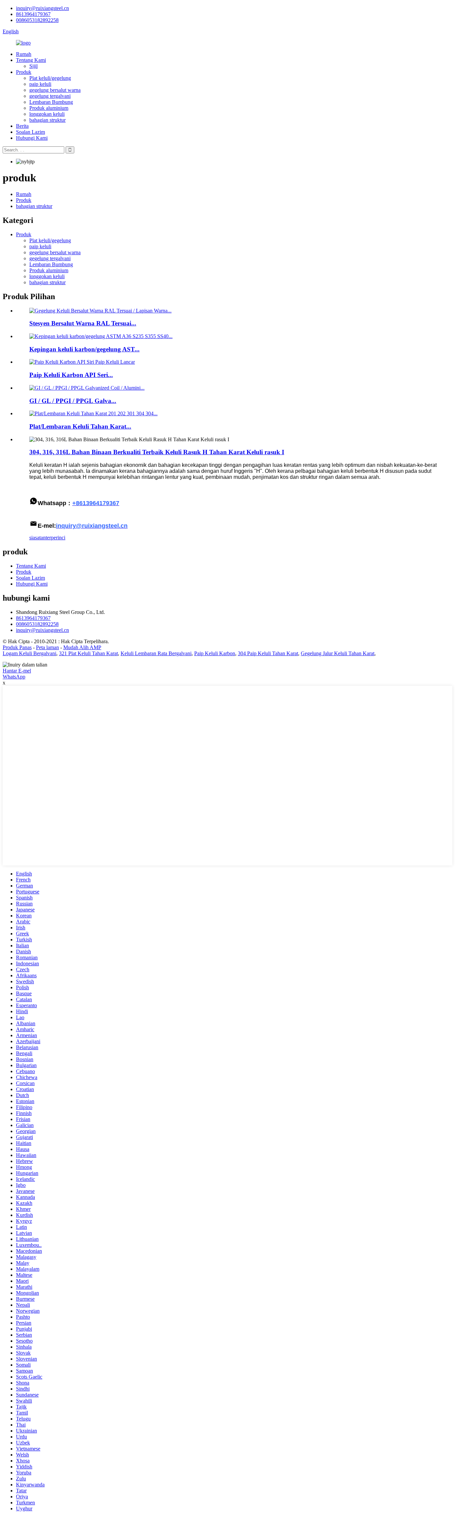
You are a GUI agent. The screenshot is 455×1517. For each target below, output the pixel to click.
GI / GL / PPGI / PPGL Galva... (72, 400)
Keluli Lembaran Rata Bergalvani (156, 653)
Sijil (33, 66)
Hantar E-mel (17, 670)
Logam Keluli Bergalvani (29, 653)
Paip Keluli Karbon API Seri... (71, 374)
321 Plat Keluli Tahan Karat (88, 653)
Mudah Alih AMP (82, 647)
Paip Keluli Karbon (214, 653)
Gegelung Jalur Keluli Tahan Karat (337, 653)
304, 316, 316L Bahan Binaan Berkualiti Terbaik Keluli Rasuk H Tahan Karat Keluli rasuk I (156, 452)
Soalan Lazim (30, 132)
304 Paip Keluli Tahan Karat (268, 653)
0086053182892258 (37, 20)
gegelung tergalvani (50, 96)
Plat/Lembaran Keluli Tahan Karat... (80, 426)
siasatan (37, 537)
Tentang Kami (31, 60)
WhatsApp (14, 676)
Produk (23, 72)
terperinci (55, 537)
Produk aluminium (48, 108)
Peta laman (47, 647)
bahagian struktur (47, 120)
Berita (22, 126)
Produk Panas (17, 647)
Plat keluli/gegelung (50, 78)
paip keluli (40, 84)
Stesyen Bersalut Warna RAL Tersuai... (82, 323)
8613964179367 (33, 14)
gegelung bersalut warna (55, 90)
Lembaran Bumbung (51, 102)
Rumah (23, 54)
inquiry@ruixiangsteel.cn (42, 8)
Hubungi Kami (32, 138)
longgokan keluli (47, 114)
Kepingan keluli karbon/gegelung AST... (84, 349)
